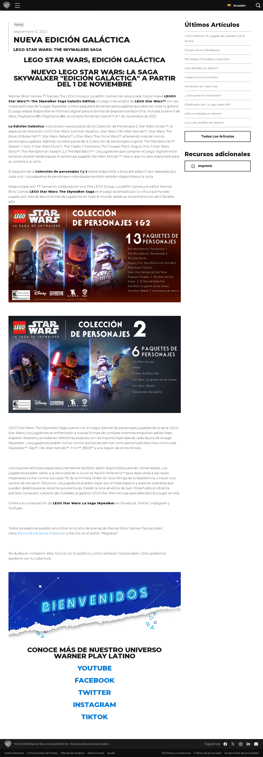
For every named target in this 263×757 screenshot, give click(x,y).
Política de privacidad (207, 752)
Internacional (96, 752)
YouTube (94, 668)
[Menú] (17, 5)
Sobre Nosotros (14, 752)
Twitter (94, 692)
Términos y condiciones (176, 752)
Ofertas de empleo (73, 752)
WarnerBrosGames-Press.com (42, 533)
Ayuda (111, 752)
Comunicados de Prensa (42, 752)
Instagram (94, 704)
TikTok (94, 717)
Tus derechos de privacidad (241, 752)
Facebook (95, 680)
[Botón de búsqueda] (258, 5)
